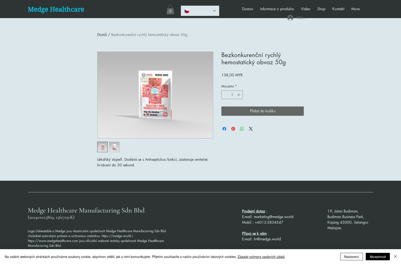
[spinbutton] (232, 95)
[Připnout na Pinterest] (233, 129)
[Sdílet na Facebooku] (224, 129)
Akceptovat (378, 256)
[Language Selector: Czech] (200, 11)
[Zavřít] (395, 256)
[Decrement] (225, 95)
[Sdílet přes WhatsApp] (242, 129)
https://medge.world (116, 236)
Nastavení (351, 256)
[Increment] (239, 95)
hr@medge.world (267, 239)
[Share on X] (251, 129)
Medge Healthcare (56, 9)
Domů (102, 34)
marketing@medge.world (273, 216)
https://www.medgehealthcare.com (53, 240)
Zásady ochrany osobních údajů (261, 256)
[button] (170, 9)
